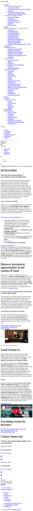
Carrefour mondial (13, 31)
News (5, 130)
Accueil (3, 166)
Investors (10, 11)
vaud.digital (7, 506)
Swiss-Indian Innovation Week (16, 12)
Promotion (11, 23)
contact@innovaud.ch (7, 489)
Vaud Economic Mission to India (17, 14)
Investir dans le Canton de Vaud (13, 503)
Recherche (4, 1)
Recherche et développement (16, 65)
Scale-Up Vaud (5, 329)
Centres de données (13, 60)
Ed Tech (10, 79)
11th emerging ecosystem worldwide (11, 325)
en (5, 161)
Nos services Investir (13, 7)
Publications (7, 136)
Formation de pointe (13, 38)
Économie (7, 149)
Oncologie (11, 90)
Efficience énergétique (14, 80)
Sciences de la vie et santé (15, 53)
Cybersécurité (11, 76)
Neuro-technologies (13, 88)
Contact (6, 137)
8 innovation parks (6, 403)
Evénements (7, 131)
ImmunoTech (11, 82)
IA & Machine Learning (14, 84)
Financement (11, 19)
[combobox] (9, 141)
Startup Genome (13, 288)
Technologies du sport (14, 95)
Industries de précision (14, 50)
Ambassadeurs (12, 103)
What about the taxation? (8, 245)
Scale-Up (10, 66)
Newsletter (7, 133)
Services (6, 4)
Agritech (10, 73)
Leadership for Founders (14, 120)
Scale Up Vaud (12, 112)
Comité (10, 101)
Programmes (7, 109)
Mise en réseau (12, 25)
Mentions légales (16, 509)
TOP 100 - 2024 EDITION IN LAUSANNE (13, 429)
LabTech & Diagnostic (14, 85)
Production (11, 63)
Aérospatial (11, 71)
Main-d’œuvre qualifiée (14, 41)
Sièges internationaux (14, 68)
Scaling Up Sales (12, 117)
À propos (6, 98)
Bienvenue (7, 154)
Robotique (11, 92)
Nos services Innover (13, 17)
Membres (10, 107)
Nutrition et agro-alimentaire (15, 52)
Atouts (6, 26)
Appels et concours (9, 134)
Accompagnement (13, 20)
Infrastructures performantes (15, 39)
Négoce (10, 61)
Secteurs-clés (7, 46)
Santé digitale (11, 93)
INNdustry (11, 119)
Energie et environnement (15, 49)
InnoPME (10, 115)
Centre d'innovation (13, 33)
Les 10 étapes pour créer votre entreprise (19, 9)
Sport (5, 150)
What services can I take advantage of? (11, 217)
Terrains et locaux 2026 (14, 22)
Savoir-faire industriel (14, 34)
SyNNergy (11, 114)
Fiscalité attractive (13, 36)
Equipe (10, 104)
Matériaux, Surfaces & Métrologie (17, 87)
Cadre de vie (11, 30)
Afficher (3, 142)
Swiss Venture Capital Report (9, 327)
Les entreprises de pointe (11, 505)
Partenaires (11, 106)
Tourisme (6, 152)
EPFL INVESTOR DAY (8, 432)
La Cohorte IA (12, 123)
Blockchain (11, 74)
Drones (10, 77)
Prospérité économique (14, 42)
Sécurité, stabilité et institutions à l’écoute (19, 44)
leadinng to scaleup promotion (16, 122)
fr (4, 160)
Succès (6, 96)
